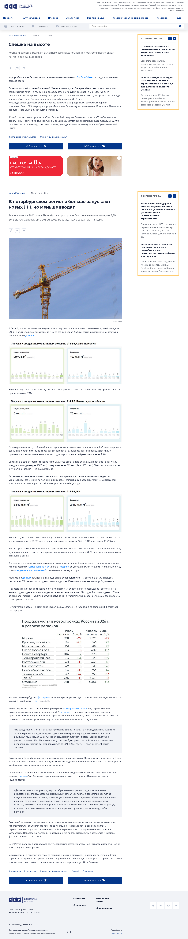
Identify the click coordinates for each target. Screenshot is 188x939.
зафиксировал (43, 697)
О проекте (79, 905)
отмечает (66, 712)
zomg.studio (117, 933)
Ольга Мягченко (17, 192)
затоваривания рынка (75, 708)
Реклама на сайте (102, 900)
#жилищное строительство (22, 136)
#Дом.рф (74, 871)
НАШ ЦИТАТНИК (104, 2)
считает (23, 776)
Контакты (79, 898)
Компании (162, 18)
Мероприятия (104, 908)
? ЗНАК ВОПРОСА (151, 196)
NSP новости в (33, 146)
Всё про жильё (95, 18)
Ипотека (53, 18)
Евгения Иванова (17, 35)
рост (37, 700)
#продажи (87, 871)
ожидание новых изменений (30, 570)
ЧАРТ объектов (30, 18)
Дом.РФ (29, 335)
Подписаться (42, 26)
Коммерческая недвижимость (130, 18)
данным (26, 577)
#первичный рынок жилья (53, 136)
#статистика (30, 871)
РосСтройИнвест (86, 77)
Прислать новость (69, 26)
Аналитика (72, 18)
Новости (8, 18)
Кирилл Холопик (176, 10)
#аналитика (15, 871)
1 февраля (63, 566)
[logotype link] (18, 6)
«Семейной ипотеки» (39, 566)
